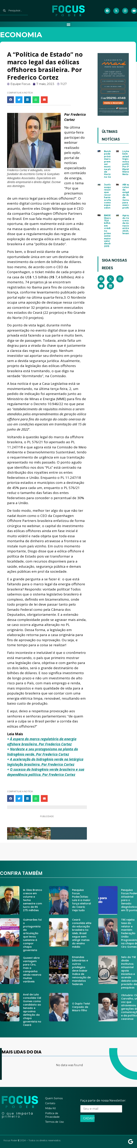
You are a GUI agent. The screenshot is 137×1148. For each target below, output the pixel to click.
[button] (69, 24)
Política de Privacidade (52, 1115)
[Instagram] (125, 11)
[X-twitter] (116, 11)
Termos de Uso (54, 1121)
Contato (50, 1103)
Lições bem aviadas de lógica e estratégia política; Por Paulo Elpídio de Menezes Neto (128, 163)
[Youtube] (134, 11)
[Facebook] (107, 11)
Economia (21, 34)
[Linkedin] (110, 286)
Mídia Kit (50, 1108)
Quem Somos (54, 1098)
